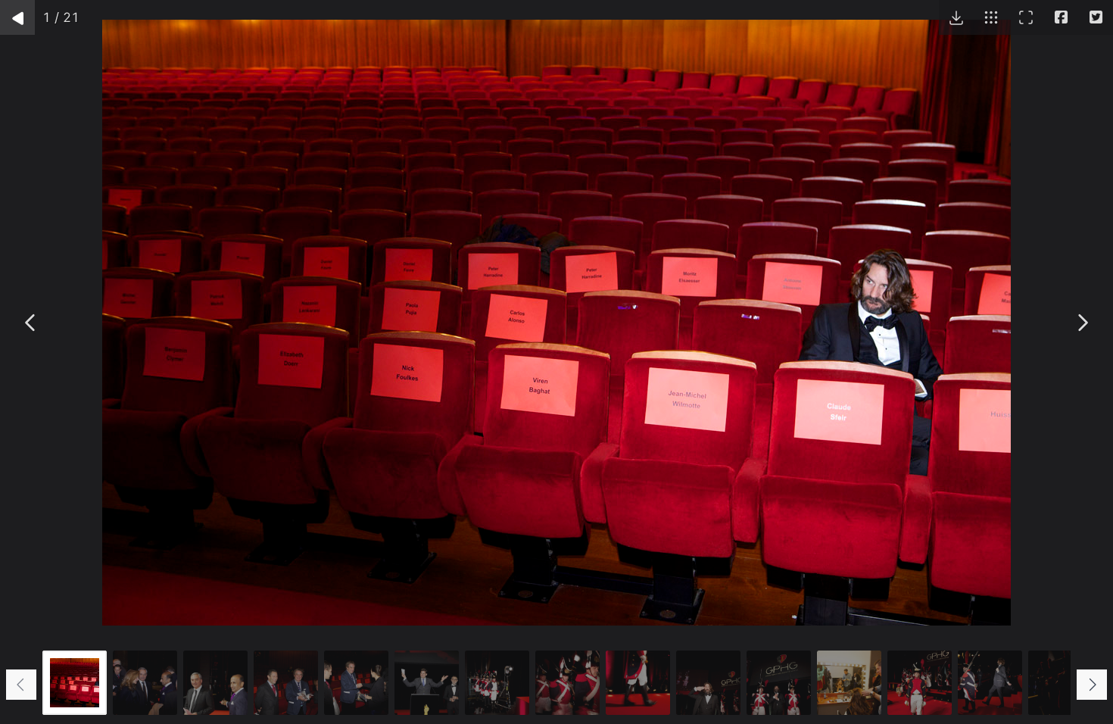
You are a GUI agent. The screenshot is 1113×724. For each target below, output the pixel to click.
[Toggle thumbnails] (991, 17)
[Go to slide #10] (708, 683)
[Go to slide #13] (919, 683)
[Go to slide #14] (990, 683)
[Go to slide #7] (497, 683)
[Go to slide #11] (779, 683)
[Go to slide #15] (1060, 683)
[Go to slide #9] (638, 683)
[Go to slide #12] (849, 683)
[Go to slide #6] (426, 683)
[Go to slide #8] (567, 683)
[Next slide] (1092, 684)
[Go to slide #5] (356, 683)
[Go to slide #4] (286, 683)
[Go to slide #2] (145, 683)
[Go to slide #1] (74, 683)
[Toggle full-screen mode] (1026, 17)
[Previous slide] (21, 684)
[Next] (1082, 323)
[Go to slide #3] (215, 683)
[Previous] (31, 323)
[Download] (956, 17)
